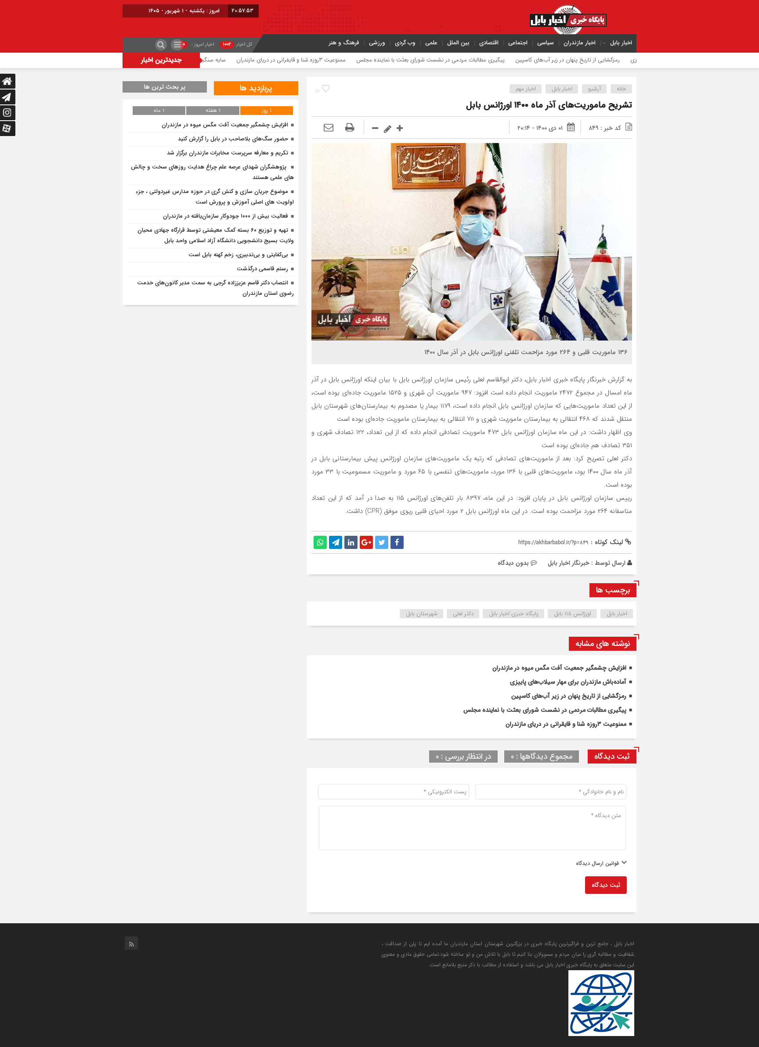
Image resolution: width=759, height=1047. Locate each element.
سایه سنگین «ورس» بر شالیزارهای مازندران (218, 60)
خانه (621, 88)
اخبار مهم (526, 88)
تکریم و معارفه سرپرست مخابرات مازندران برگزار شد (227, 153)
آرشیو (594, 88)
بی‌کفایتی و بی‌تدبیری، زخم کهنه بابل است (238, 254)
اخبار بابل (621, 42)
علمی (431, 42)
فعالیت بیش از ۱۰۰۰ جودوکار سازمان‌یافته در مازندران (225, 216)
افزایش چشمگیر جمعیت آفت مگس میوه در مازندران (559, 668)
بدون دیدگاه (513, 563)
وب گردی (405, 42)
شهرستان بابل (421, 613)
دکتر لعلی (463, 613)
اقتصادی (489, 42)
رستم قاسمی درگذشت (262, 268)
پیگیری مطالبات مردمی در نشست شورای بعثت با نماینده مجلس (471, 60)
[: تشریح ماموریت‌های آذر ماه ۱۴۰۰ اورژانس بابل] (328, 128)
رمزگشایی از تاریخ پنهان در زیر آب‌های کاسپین (608, 60)
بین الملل (458, 42)
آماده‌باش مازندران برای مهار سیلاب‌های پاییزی (568, 682)
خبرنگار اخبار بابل (568, 563)
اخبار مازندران (580, 42)
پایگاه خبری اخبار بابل (514, 613)
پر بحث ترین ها (164, 87)
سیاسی (545, 42)
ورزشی (377, 42)
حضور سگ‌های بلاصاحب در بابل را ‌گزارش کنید (233, 138)
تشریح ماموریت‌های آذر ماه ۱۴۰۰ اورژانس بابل (549, 105)
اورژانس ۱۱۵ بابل (572, 613)
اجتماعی (518, 42)
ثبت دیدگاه (606, 885)
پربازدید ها (256, 88)
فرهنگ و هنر (344, 42)
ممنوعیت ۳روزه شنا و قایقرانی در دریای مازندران (332, 60)
